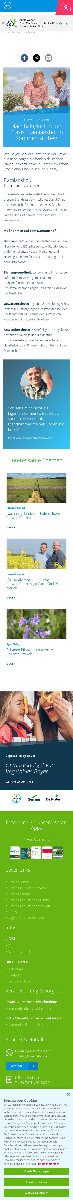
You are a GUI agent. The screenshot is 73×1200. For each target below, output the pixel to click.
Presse (13, 912)
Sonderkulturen (20, 981)
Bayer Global (18, 882)
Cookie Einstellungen (36, 1171)
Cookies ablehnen (36, 1182)
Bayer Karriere (19, 894)
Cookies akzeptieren (36, 1193)
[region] (36, 1144)
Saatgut (14, 975)
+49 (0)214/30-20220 (34, 1082)
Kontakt (16, 1066)
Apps (12, 945)
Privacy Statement (48, 1163)
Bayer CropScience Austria (28, 900)
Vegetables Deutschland (26, 918)
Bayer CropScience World (27, 888)
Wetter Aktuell (19, 951)
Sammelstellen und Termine (29, 1008)
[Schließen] (3, 23)
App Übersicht (38, 839)
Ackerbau (15, 969)
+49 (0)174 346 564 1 (34, 1056)
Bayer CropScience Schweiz (29, 906)
